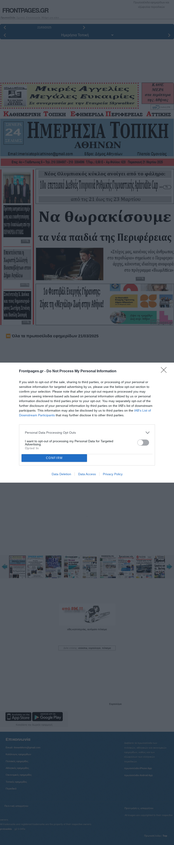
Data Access (87, 474)
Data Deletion (61, 474)
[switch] (143, 443)
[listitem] (87, 432)
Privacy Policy (113, 474)
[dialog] (87, 423)
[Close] (165, 371)
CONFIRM (54, 458)
